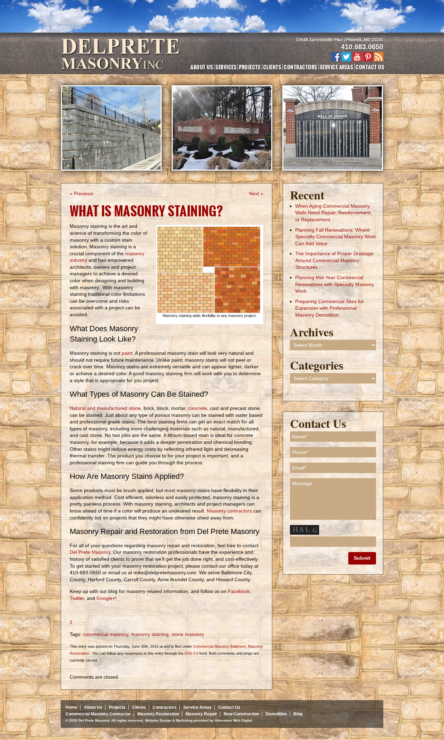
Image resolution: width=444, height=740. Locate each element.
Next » (256, 193)
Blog (297, 714)
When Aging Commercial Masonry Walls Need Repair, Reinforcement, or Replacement (333, 212)
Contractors (300, 67)
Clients (272, 67)
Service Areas (336, 67)
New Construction (241, 714)
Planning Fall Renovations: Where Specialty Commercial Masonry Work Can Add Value (335, 236)
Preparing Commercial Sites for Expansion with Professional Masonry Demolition (329, 308)
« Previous (81, 193)
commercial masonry (105, 634)
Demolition (276, 714)
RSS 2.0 (191, 653)
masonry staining (150, 634)
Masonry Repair (201, 714)
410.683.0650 (362, 47)
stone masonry (187, 634)
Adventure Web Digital (233, 720)
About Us (201, 67)
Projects (250, 67)
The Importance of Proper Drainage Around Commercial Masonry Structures (334, 260)
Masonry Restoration (158, 714)
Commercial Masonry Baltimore (219, 646)
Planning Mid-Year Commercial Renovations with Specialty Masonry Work (334, 284)
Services (226, 67)
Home (71, 707)
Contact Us (370, 67)
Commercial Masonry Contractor (98, 714)
